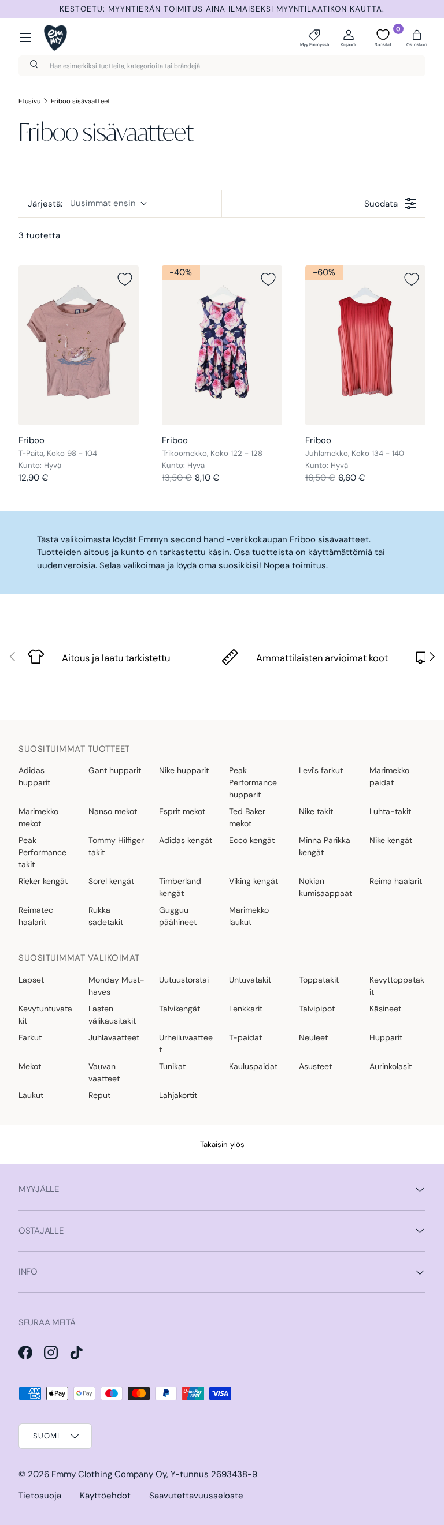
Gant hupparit (114, 770)
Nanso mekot (112, 811)
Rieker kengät (43, 881)
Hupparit (385, 1037)
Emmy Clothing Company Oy (108, 1474)
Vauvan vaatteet (104, 1072)
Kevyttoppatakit (396, 986)
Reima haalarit (395, 881)
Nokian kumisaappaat (325, 887)
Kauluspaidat (253, 1066)
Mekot (29, 1066)
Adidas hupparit (34, 776)
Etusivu (29, 101)
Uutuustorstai (184, 980)
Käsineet (385, 1008)
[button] (416, 37)
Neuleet (313, 1037)
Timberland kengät (180, 887)
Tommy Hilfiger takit (116, 846)
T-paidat (245, 1037)
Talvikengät (179, 1008)
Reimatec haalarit (35, 916)
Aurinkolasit (390, 1066)
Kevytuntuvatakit (45, 1014)
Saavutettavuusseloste (196, 1495)
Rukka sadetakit (105, 916)
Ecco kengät (252, 840)
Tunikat (172, 1066)
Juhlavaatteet (113, 1037)
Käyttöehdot (105, 1495)
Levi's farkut (321, 770)
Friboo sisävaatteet (80, 101)
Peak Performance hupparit (253, 782)
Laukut (30, 1095)
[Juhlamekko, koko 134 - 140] (365, 345)
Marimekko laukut (249, 916)
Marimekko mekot (38, 817)
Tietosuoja (39, 1495)
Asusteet (315, 1066)
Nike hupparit (184, 770)
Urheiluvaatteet (186, 1043)
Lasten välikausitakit (112, 1014)
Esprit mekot (182, 811)
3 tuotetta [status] (39, 235)
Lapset (31, 980)
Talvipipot (317, 1008)
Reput (99, 1095)
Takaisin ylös (222, 1144)
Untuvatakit (250, 980)
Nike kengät (390, 840)
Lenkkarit (245, 1008)
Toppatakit (319, 980)
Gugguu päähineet (178, 916)
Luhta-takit (390, 811)
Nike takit (316, 811)
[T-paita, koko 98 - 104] (78, 345)
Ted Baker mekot (247, 817)
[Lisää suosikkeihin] (125, 279)
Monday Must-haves (116, 986)
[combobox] (222, 65)
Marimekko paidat (389, 776)
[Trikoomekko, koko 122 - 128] (222, 345)
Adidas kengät (185, 840)
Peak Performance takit (42, 852)
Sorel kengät (111, 881)
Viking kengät (253, 881)
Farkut (30, 1037)
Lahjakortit (178, 1095)
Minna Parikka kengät (324, 846)
